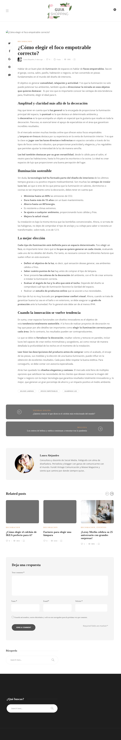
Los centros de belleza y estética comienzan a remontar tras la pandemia (57, 431)
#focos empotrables (49, 391)
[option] (22, 520)
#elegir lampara (27, 391)
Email (46, 601)
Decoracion (25, 41)
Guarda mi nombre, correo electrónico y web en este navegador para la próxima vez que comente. (50, 617)
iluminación (51, 68)
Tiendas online (42, 410)
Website (78, 601)
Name (14, 601)
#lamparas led (70, 391)
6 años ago (39, 59)
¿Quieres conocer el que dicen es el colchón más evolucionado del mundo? (64, 414)
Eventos (101, 527)
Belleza (82, 427)
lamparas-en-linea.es (30, 136)
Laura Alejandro (29, 59)
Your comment (18, 573)
